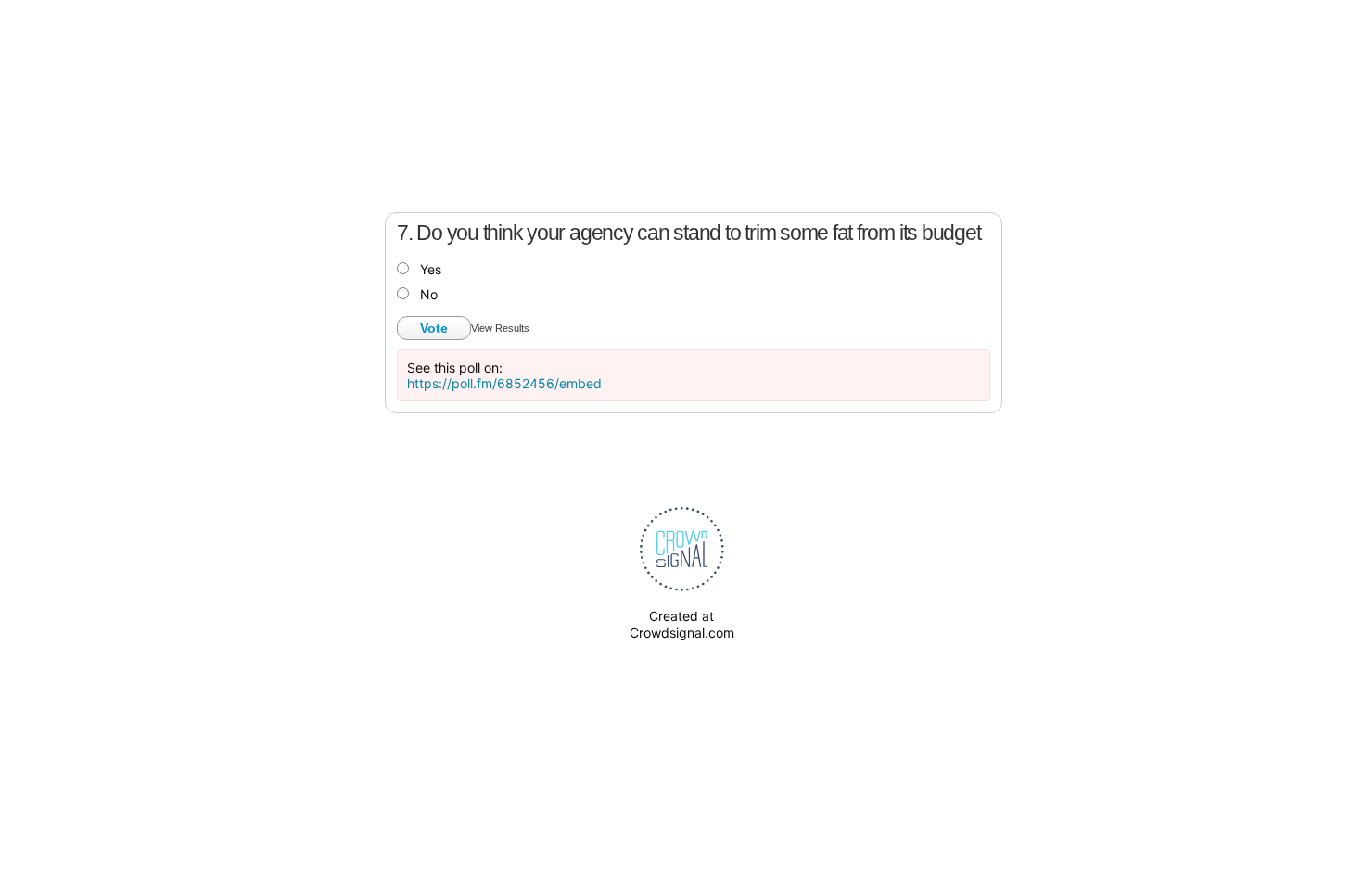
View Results (500, 328)
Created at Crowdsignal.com (682, 624)
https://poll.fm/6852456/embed (504, 383)
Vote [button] (434, 328)
